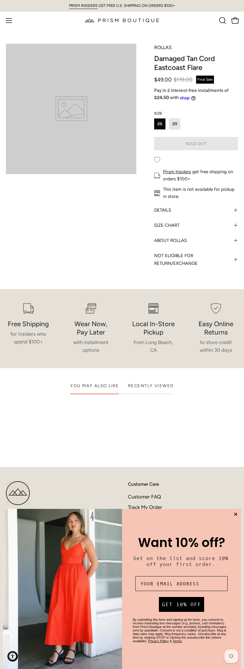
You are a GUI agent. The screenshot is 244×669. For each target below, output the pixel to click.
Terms (177, 641)
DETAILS (162, 210)
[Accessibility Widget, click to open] (12, 656)
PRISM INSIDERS (83, 5)
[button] (222, 20)
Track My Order (145, 507)
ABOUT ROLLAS (170, 240)
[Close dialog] (236, 514)
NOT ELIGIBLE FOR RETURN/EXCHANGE (176, 259)
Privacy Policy (158, 641)
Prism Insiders (177, 171)
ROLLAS (163, 47)
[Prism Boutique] (122, 20)
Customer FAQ (144, 497)
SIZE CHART (166, 225)
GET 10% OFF (181, 604)
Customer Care (143, 484)
